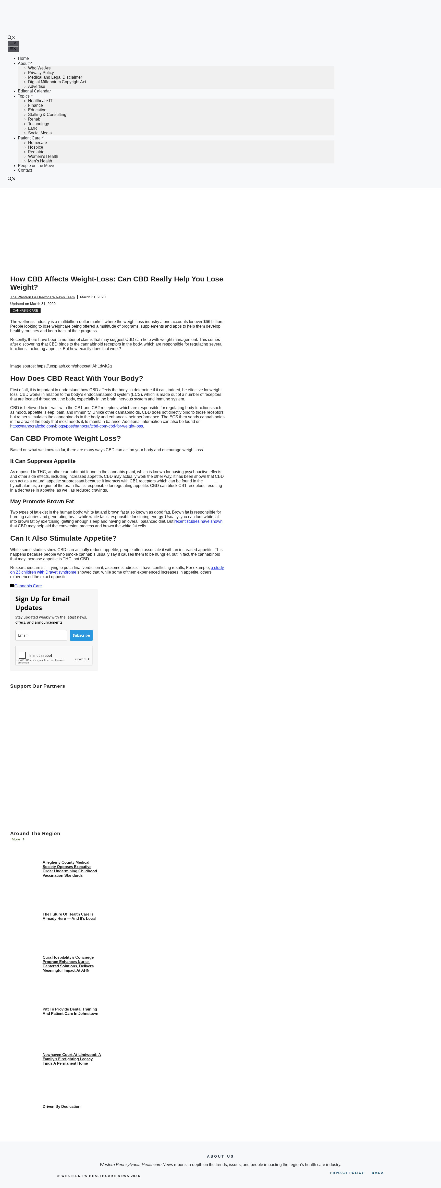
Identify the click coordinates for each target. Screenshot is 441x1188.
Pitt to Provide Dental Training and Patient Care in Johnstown (70, 1011)
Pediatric (36, 152)
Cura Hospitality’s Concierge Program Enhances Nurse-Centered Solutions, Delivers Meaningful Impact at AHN (68, 963)
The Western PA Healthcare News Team (42, 297)
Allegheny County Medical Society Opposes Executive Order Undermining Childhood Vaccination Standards (70, 868)
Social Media (40, 133)
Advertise (36, 86)
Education (37, 110)
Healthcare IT (40, 101)
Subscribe (81, 635)
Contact (25, 170)
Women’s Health (43, 156)
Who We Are (39, 68)
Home (23, 58)
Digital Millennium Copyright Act (57, 82)
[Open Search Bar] (12, 38)
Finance (35, 105)
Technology (38, 124)
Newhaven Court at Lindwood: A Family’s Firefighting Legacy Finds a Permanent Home (72, 1058)
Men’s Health (40, 161)
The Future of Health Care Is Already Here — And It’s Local (69, 916)
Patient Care (29, 138)
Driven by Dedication (61, 1106)
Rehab (34, 119)
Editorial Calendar (34, 91)
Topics (24, 96)
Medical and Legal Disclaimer (55, 77)
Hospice (35, 147)
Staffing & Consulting (47, 114)
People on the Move (36, 165)
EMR (32, 128)
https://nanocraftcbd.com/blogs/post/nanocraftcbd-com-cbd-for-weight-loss (76, 426)
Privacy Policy (41, 72)
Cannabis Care (25, 310)
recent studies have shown (198, 521)
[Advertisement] (220, 226)
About (23, 63)
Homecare (37, 142)
